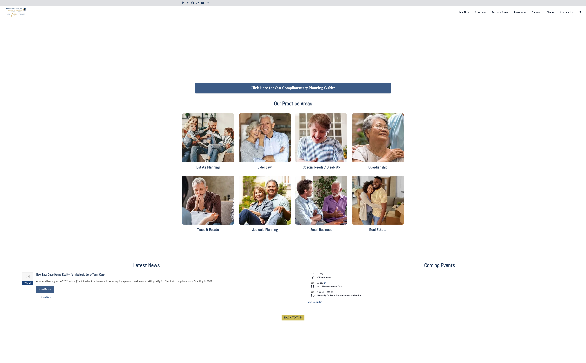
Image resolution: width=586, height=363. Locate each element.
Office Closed (324, 277)
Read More (45, 289)
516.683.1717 (217, 329)
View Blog (46, 297)
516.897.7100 (293, 329)
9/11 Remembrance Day (329, 286)
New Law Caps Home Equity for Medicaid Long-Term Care (70, 275)
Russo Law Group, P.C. (205, 354)
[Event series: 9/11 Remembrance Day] (325, 282)
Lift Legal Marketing (282, 354)
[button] (580, 12)
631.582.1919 (368, 329)
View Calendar (315, 301)
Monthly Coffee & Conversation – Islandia (339, 295)
